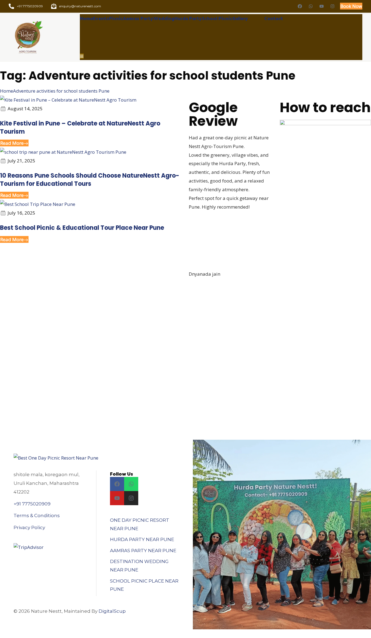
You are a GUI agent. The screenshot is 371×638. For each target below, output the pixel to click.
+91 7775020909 (32, 504)
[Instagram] (332, 6)
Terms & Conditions (37, 515)
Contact (273, 18)
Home (86, 18)
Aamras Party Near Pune (143, 550)
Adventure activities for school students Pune (61, 91)
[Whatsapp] (311, 6)
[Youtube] (321, 6)
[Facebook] (300, 6)
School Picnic (217, 18)
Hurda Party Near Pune (142, 539)
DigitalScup (112, 611)
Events (101, 18)
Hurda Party (188, 18)
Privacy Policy (29, 527)
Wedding (163, 18)
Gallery (240, 18)
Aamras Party (138, 18)
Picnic (116, 18)
